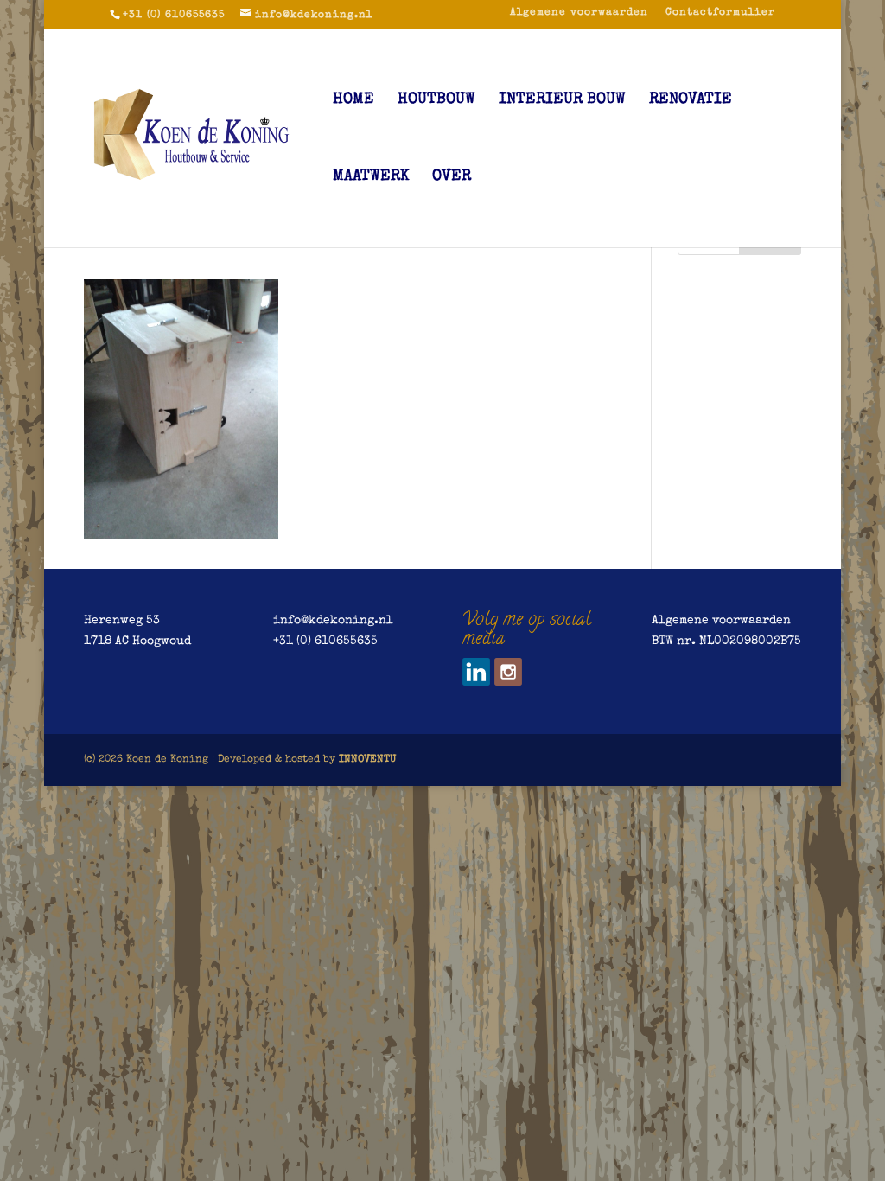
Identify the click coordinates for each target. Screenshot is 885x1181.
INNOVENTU (367, 760)
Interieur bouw (562, 100)
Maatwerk (371, 177)
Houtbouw (436, 100)
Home (353, 100)
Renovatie (690, 100)
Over (451, 177)
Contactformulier (720, 13)
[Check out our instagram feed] (508, 672)
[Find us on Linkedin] (476, 672)
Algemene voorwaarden (579, 13)
